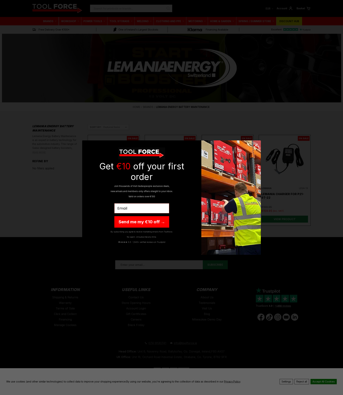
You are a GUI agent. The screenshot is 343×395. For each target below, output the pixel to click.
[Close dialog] (256, 145)
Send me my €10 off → (141, 221)
